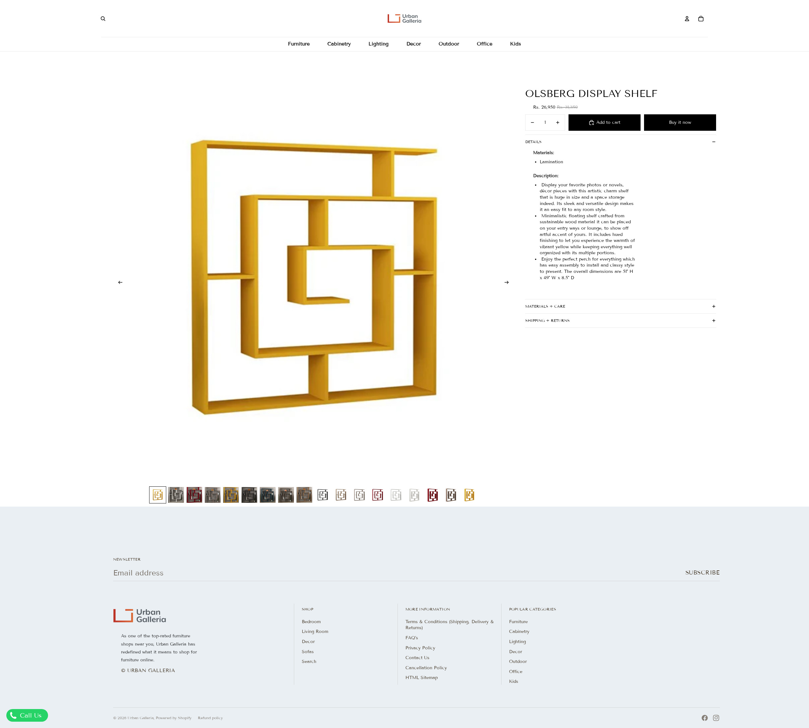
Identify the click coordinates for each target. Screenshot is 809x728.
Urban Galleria (141, 717)
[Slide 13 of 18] (378, 495)
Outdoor (518, 661)
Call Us (30, 715)
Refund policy (210, 717)
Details (533, 141)
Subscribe (702, 572)
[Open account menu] (687, 19)
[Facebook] (705, 718)
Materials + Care (545, 306)
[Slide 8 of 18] (286, 495)
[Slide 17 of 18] (451, 495)
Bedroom (311, 621)
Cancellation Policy (426, 668)
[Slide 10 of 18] (323, 495)
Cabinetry (519, 631)
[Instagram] (716, 718)
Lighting (517, 641)
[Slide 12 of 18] (359, 495)
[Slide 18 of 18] (469, 495)
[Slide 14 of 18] (396, 495)
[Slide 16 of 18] (433, 495)
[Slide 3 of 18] (194, 495)
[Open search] (103, 19)
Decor (308, 641)
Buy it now (680, 122)
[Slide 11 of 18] (341, 495)
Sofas (308, 651)
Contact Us (417, 657)
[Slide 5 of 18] (231, 495)
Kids (513, 681)
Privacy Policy (420, 648)
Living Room (315, 631)
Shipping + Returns (547, 320)
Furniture (518, 621)
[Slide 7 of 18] (268, 495)
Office (515, 671)
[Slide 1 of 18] (158, 495)
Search (309, 661)
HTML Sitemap (421, 677)
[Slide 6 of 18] (249, 495)
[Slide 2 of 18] (176, 495)
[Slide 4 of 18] (213, 495)
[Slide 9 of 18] (304, 495)
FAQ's (411, 638)
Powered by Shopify (174, 717)
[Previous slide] (118, 283)
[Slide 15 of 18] (414, 495)
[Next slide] (508, 283)
